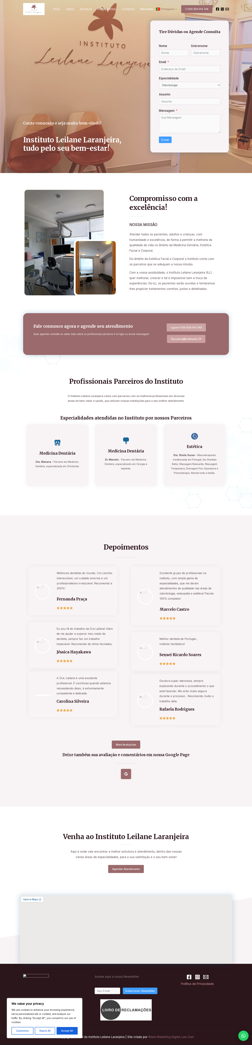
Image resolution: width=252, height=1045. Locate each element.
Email (162, 62)
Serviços (86, 9)
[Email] (227, 9)
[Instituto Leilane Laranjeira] (34, 8)
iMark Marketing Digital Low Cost (171, 1037)
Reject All (45, 1030)
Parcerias (146, 9)
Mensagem (167, 110)
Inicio (56, 9)
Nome (163, 46)
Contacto (128, 9)
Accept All (67, 1030)
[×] (243, 1036)
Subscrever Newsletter (140, 991)
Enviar (165, 140)
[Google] (126, 774)
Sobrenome (199, 46)
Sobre (70, 9)
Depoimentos (107, 9)
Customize (22, 1030)
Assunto (164, 94)
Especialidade (169, 78)
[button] (186, 327)
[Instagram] (222, 9)
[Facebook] (217, 9)
